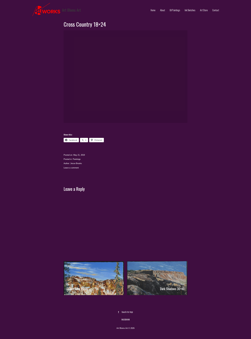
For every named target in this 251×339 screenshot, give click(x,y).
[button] (125, 76)
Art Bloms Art (71, 10)
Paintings (77, 159)
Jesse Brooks (76, 163)
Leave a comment (71, 168)
